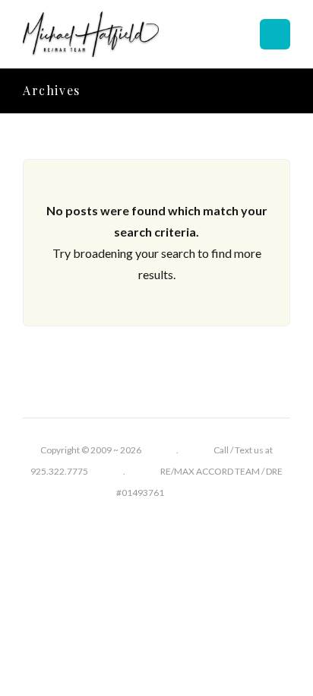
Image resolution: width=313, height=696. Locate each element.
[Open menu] (275, 34)
